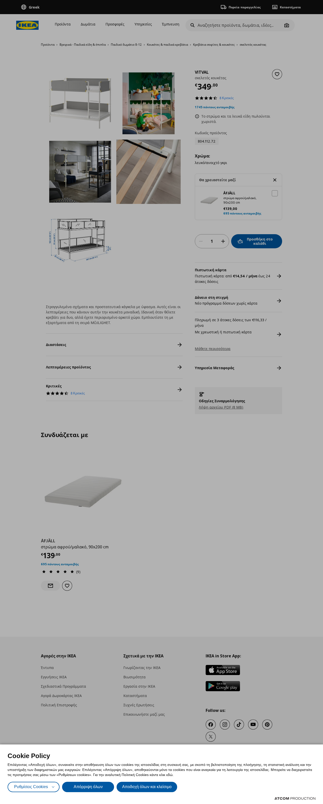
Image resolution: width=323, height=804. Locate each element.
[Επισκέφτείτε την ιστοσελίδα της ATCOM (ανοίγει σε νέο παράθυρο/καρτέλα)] (295, 798)
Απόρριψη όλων (88, 787)
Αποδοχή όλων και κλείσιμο (147, 787)
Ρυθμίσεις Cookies (31, 787)
